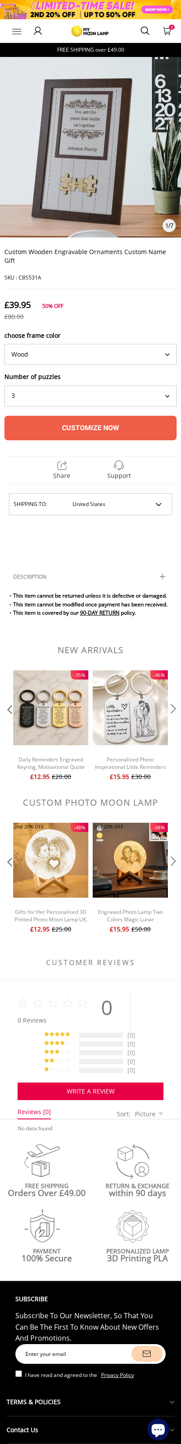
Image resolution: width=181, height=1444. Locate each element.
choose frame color (32, 335)
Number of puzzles (32, 376)
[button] (8, 726)
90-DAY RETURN (99, 612)
